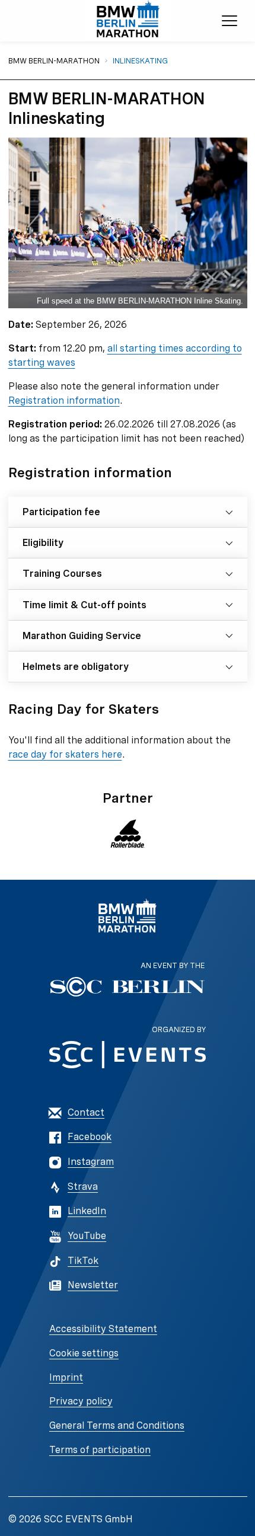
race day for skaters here (65, 754)
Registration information (64, 400)
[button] (128, 833)
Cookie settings (84, 1353)
